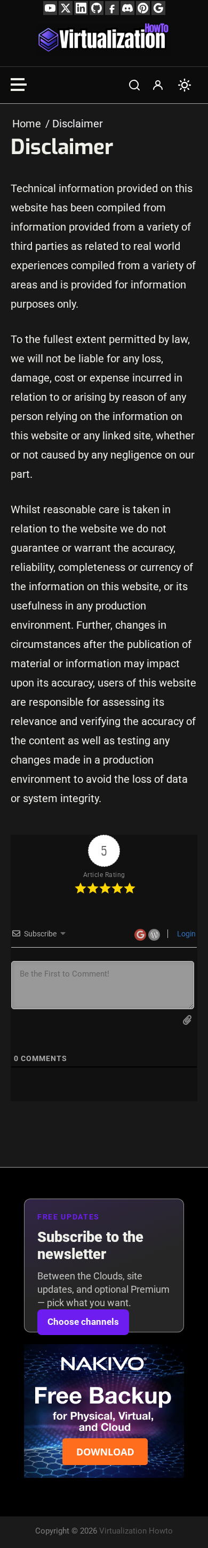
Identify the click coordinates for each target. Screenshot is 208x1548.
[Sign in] (157, 85)
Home (26, 123)
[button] (134, 85)
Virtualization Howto (136, 1531)
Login (185, 933)
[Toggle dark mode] (184, 85)
